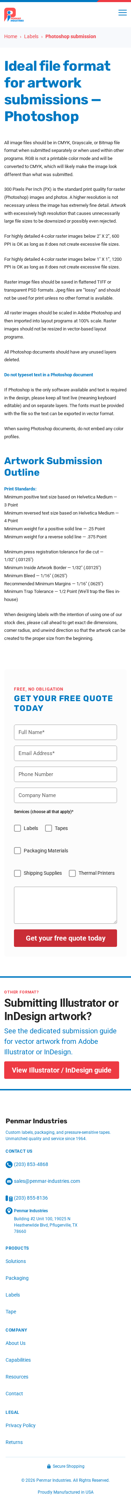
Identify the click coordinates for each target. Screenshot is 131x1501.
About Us (16, 1343)
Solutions (16, 1261)
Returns (14, 1442)
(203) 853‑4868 (31, 1164)
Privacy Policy (21, 1425)
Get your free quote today (65, 938)
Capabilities (18, 1360)
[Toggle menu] (122, 12)
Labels (13, 1295)
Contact (14, 1393)
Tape (11, 1311)
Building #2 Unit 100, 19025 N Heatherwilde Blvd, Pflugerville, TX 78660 (46, 1225)
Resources (17, 1377)
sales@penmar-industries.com (47, 1181)
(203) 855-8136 (31, 1198)
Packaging (17, 1278)
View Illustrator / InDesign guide (61, 1070)
